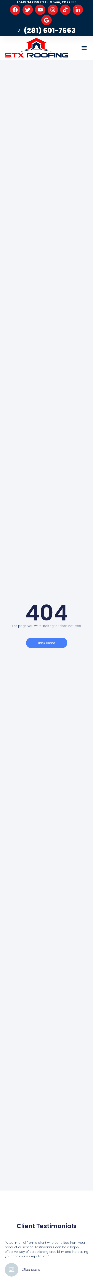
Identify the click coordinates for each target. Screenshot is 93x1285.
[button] (84, 47)
